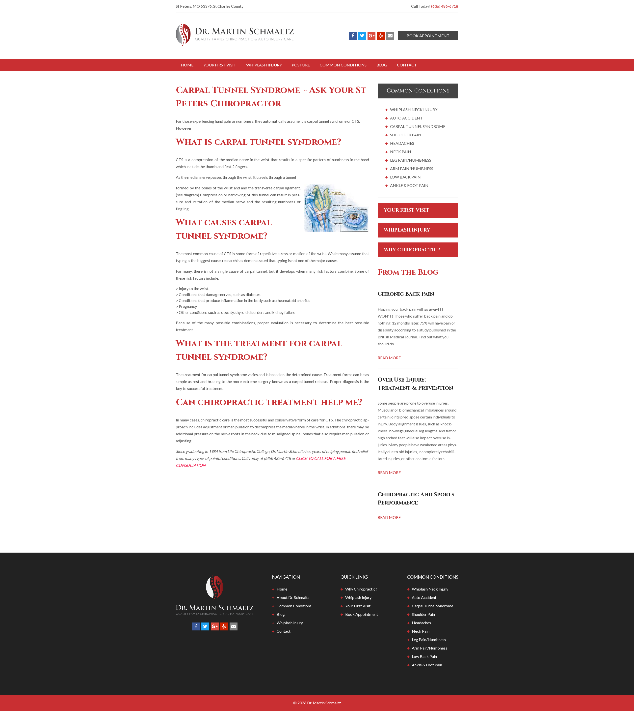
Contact (407, 64)
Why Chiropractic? (412, 249)
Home (187, 64)
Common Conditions (343, 64)
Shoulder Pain (405, 134)
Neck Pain (400, 151)
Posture (301, 64)
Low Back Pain (405, 177)
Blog (381, 64)
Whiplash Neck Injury (413, 109)
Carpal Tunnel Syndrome (417, 126)
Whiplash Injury (264, 64)
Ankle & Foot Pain (409, 185)
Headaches (402, 143)
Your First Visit (219, 64)
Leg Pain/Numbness (410, 160)
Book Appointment (428, 35)
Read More (389, 357)
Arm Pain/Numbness (411, 168)
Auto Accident (406, 118)
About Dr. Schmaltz (293, 597)
